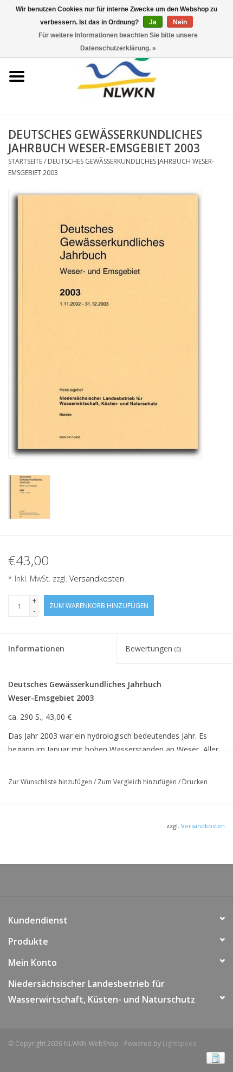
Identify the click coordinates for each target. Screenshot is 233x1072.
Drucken (195, 781)
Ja (153, 22)
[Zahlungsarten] (214, 1057)
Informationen (36, 648)
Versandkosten (96, 578)
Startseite (25, 161)
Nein (180, 22)
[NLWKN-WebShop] (133, 75)
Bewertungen (153, 648)
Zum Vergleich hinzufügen (138, 781)
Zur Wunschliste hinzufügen (51, 781)
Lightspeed (180, 1043)
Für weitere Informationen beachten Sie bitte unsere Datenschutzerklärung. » (118, 41)
